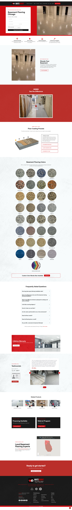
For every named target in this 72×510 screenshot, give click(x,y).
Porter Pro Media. (41, 506)
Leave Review (15, 381)
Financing (53, 500)
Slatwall (34, 497)
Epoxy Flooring (43, 494)
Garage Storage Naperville (49, 484)
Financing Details (17, 426)
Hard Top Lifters (36, 502)
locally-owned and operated (23, 448)
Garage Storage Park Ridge (22, 484)
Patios (42, 499)
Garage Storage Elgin (40, 484)
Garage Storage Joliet (40, 485)
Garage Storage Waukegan (32, 484)
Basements (35, 500)
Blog (50, 3)
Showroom (37, 3)
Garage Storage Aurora (32, 485)
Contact (53, 3)
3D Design (43, 496)
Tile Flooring (43, 497)
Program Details (41, 426)
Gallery (35, 3)
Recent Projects (45, 3)
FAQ (48, 3)
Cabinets (34, 496)
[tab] (49, 138)
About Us (41, 3)
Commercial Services (45, 500)
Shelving (34, 494)
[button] (57, 0)
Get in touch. (45, 326)
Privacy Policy (53, 502)
